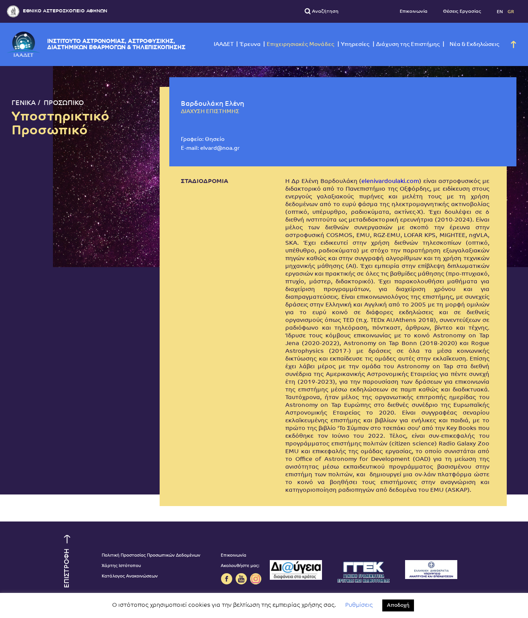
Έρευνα (250, 44)
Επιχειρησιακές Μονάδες (300, 44)
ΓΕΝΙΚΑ (24, 103)
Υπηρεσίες (355, 44)
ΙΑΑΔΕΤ (224, 44)
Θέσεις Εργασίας (462, 11)
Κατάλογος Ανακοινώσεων (130, 576)
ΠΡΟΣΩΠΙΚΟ (64, 103)
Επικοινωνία (414, 11)
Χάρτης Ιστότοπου (121, 566)
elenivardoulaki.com (390, 182)
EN (500, 11)
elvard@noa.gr (220, 148)
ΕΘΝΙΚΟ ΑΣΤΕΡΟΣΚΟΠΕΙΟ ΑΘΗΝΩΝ (65, 11)
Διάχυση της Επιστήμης (408, 44)
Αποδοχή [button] (398, 605)
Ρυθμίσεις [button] (359, 605)
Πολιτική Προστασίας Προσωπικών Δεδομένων (151, 556)
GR (511, 11)
